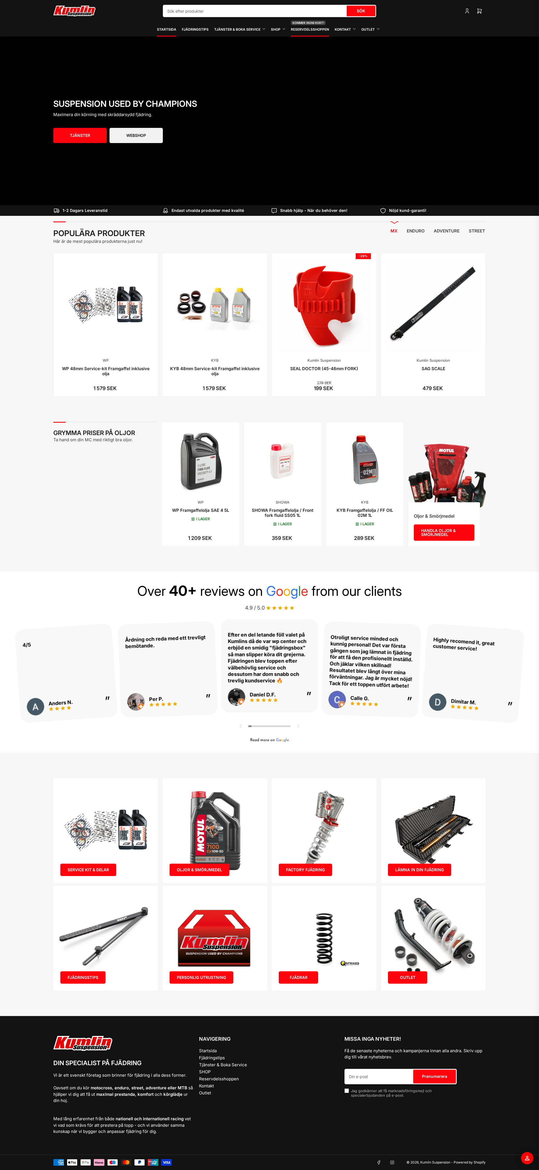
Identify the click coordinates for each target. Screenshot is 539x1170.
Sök (361, 10)
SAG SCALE (433, 368)
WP (106, 360)
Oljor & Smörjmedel (434, 516)
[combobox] (269, 11)
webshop (136, 135)
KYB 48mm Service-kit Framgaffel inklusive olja (215, 371)
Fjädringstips (195, 29)
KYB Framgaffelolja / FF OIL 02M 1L (365, 513)
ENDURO (416, 231)
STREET (477, 231)
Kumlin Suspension (324, 360)
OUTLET (407, 977)
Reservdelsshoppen (310, 26)
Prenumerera (434, 1076)
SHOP (275, 29)
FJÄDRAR (298, 977)
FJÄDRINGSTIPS (83, 977)
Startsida (166, 29)
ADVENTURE (447, 231)
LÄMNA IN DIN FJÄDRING (419, 869)
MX (394, 231)
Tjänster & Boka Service (237, 29)
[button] (241, 726)
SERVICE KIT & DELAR (88, 869)
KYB (215, 360)
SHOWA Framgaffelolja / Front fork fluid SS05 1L (282, 513)
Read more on (269, 740)
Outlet (368, 29)
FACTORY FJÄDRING (305, 869)
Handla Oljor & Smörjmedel (438, 532)
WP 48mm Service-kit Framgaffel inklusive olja (106, 371)
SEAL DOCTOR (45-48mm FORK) (324, 368)
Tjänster (80, 135)
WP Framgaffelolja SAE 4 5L (200, 510)
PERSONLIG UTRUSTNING (201, 977)
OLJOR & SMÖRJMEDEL (199, 869)
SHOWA (282, 502)
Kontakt (343, 29)
